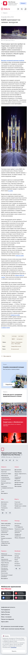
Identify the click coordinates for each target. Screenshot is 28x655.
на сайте (10, 190)
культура (14, 336)
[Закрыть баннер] (1, 3)
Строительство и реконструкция (5, 478)
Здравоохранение (6, 469)
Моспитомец (4, 573)
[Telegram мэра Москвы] (9, 512)
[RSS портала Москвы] (17, 460)
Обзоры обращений (20, 537)
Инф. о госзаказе (6, 617)
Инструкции (18, 523)
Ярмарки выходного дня (6, 539)
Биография (4, 504)
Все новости (7, 356)
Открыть (23, 3)
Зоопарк (17, 555)
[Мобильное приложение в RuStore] (7, 598)
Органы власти (18, 504)
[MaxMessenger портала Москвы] (2, 460)
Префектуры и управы (20, 506)
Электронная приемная (18, 531)
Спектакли (17, 553)
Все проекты (4, 578)
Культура (3, 481)
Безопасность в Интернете (4, 565)
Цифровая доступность (8, 607)
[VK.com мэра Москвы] (6, 512)
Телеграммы (4, 507)
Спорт (2, 491)
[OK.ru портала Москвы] (13, 460)
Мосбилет (18, 551)
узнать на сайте (19, 255)
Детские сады (4, 534)
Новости (5, 13)
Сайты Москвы (5, 612)
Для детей (17, 557)
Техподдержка (5, 609)
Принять (14, 651)
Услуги (17, 467)
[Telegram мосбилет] (16, 568)
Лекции (17, 561)
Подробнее (13, 647)
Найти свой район (6, 523)
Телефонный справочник (18, 535)
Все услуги (17, 480)
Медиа (3, 509)
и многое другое (5, 327)
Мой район (17, 343)
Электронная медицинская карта (6, 560)
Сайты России (5, 614)
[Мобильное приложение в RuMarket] (20, 598)
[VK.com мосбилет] (19, 568)
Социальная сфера (6, 473)
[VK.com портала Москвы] (6, 460)
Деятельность (4, 502)
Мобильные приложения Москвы (6, 554)
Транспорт (4, 471)
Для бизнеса (18, 484)
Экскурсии (17, 565)
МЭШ (2, 557)
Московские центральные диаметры (4, 569)
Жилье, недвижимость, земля (21, 474)
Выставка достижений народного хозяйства (12, 60)
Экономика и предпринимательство (7, 488)
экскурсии (19, 339)
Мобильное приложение (11, 588)
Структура (17, 502)
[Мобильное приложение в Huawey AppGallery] (20, 593)
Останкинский (15, 349)
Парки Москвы (5, 562)
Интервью (3, 506)
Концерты (17, 563)
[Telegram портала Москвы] (9, 460)
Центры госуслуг (19, 482)
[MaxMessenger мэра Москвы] (2, 512)
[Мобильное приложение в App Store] (7, 593)
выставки (20, 336)
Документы (17, 507)
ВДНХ (13, 339)
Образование (4, 475)
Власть (17, 499)
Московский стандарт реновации (7, 575)
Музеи (16, 559)
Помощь (17, 520)
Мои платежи (18, 486)
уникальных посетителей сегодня (12, 626)
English (7, 636)
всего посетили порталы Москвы (13, 629)
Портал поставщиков (7, 619)
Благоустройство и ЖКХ (6, 483)
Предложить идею (19, 529)
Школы (3, 536)
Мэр (2, 499)
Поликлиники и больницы (4, 531)
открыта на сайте (15, 315)
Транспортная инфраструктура (5, 542)
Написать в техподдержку (19, 526)
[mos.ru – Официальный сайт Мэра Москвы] (6, 9)
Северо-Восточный (16, 346)
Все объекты (4, 545)
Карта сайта (4, 621)
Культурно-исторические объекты (7, 528)
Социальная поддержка (18, 477)
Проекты (3, 551)
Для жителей (18, 469)
